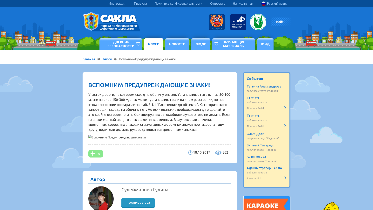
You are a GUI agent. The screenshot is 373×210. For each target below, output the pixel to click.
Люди (201, 44)
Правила (140, 3)
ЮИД (265, 44)
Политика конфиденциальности (178, 3)
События (255, 78)
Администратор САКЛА (264, 168)
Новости (177, 44)
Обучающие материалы (233, 44)
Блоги (153, 44)
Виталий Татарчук (260, 145)
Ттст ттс (253, 98)
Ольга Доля (255, 134)
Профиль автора (138, 202)
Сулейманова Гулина (144, 189)
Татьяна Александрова (264, 86)
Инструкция (117, 3)
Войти (280, 22)
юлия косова (256, 156)
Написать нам (243, 3)
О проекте (217, 3)
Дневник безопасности (120, 44)
